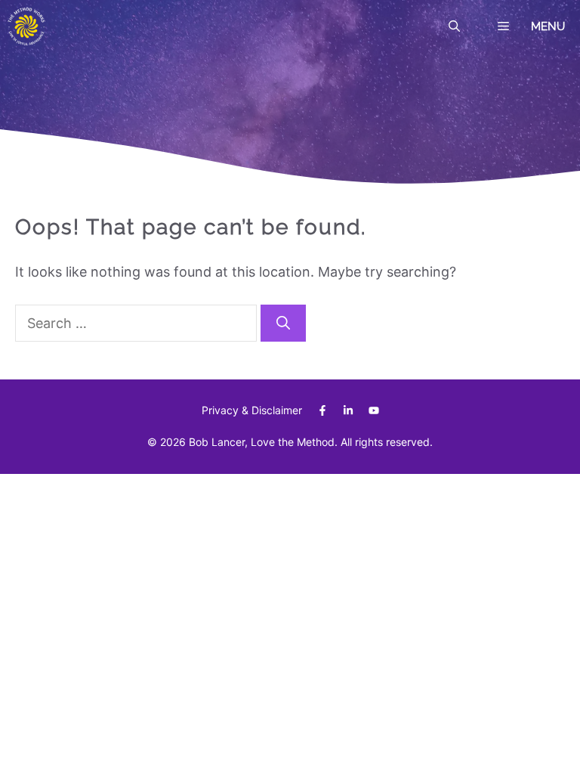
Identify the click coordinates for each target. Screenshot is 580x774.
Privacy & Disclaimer (252, 410)
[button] (454, 26)
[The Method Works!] (26, 26)
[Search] (283, 323)
